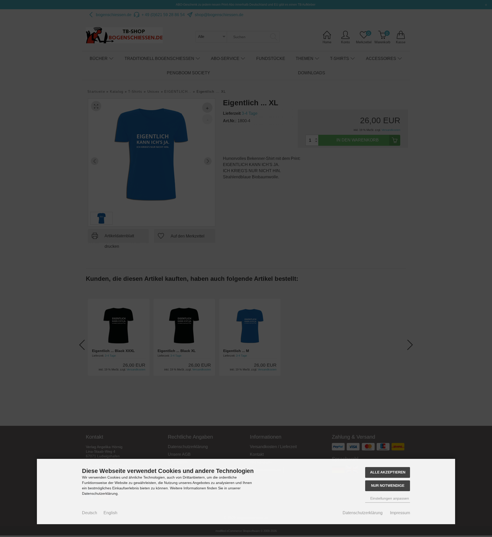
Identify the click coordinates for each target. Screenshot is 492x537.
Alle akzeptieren (387, 472)
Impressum (400, 513)
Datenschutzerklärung (363, 513)
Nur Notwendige (387, 485)
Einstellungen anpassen (389, 498)
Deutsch (89, 513)
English (110, 513)
